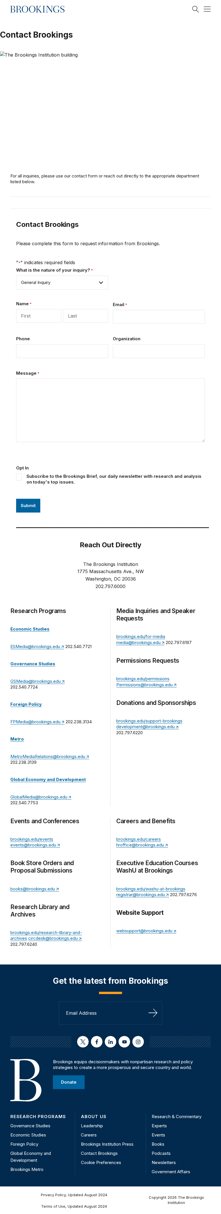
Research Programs (38, 1116)
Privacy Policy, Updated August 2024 (74, 1194)
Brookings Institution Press (107, 1144)
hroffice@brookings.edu (140, 845)
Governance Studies (30, 1125)
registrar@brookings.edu (140, 894)
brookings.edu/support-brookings (149, 721)
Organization (126, 338)
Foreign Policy (24, 1144)
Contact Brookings (99, 1153)
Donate (69, 1082)
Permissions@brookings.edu (144, 684)
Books (158, 1144)
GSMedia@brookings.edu (35, 681)
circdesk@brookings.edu (53, 938)
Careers (89, 1135)
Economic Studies (28, 1135)
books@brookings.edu (32, 889)
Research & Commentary (176, 1116)
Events (158, 1135)
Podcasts (161, 1153)
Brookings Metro (26, 1169)
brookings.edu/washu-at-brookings (150, 889)
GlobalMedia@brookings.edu (38, 797)
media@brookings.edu (138, 642)
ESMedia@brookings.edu (35, 646)
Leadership (92, 1125)
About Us (93, 1116)
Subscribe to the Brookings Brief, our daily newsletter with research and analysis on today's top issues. (113, 479)
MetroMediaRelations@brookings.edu (47, 756)
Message (27, 373)
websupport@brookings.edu (144, 930)
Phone (23, 338)
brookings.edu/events (31, 839)
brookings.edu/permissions (142, 678)
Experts (159, 1125)
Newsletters (164, 1162)
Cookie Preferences (101, 1162)
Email (120, 304)
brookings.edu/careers (138, 839)
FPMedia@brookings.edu (35, 721)
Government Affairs (171, 1171)
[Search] (195, 9)
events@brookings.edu (33, 845)
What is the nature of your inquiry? (54, 270)
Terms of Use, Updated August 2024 (74, 1206)
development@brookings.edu (145, 726)
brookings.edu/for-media (140, 636)
